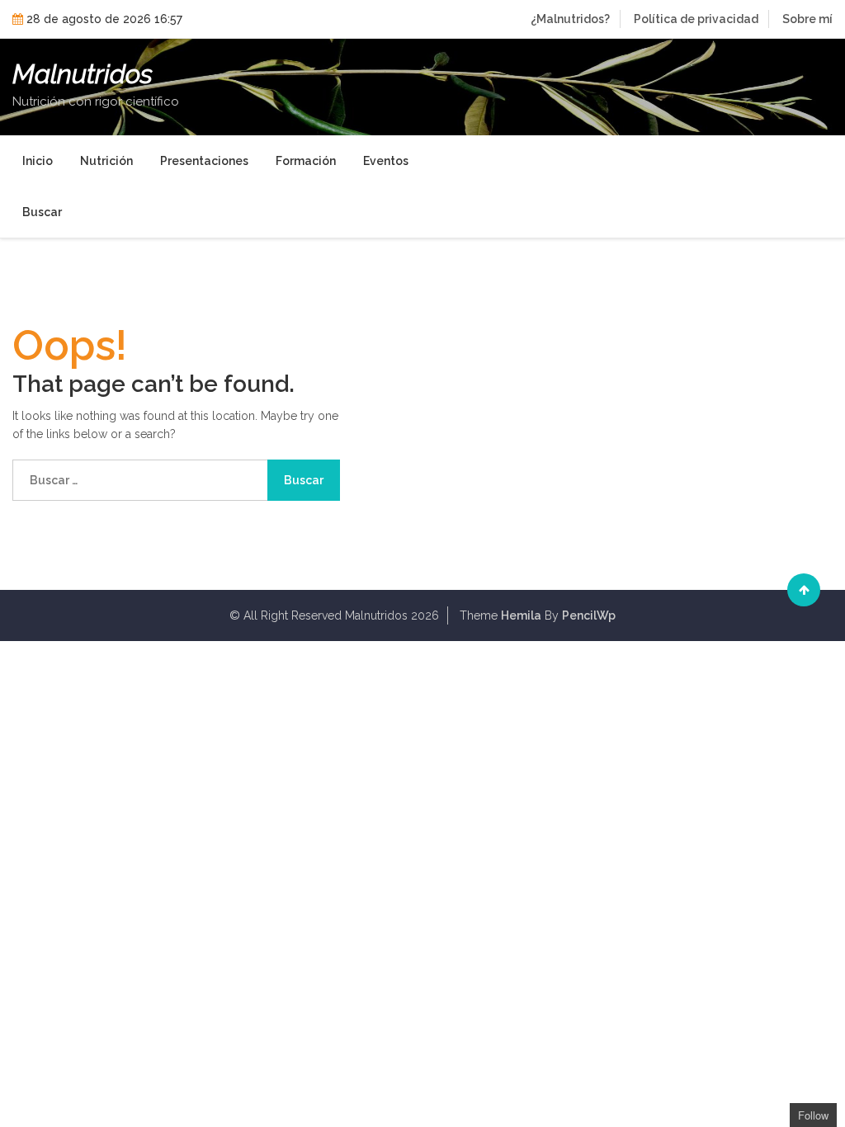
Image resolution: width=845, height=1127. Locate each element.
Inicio (37, 160)
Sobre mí (807, 19)
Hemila (521, 615)
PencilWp (589, 615)
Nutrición (106, 160)
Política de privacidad (696, 19)
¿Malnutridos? (570, 19)
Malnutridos (82, 74)
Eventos (385, 160)
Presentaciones (204, 160)
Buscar (42, 212)
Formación (306, 160)
